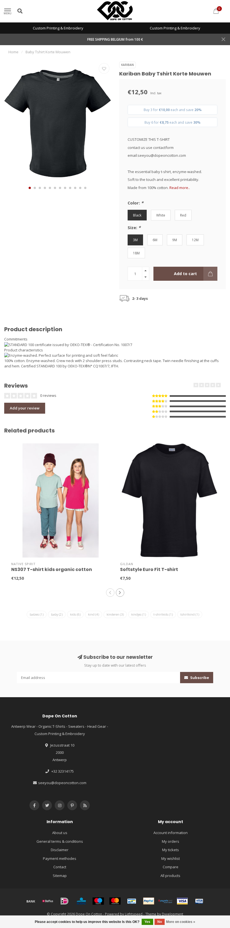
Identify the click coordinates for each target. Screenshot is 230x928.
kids (75, 614)
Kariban (127, 65)
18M (136, 253)
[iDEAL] (65, 901)
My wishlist (170, 858)
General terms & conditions (59, 841)
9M (174, 240)
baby (57, 614)
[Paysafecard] (165, 901)
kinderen (115, 614)
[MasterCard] (115, 901)
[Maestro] (98, 901)
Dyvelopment (172, 914)
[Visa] (182, 901)
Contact (59, 866)
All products (170, 875)
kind (93, 614)
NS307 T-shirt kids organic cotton (51, 569)
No (159, 922)
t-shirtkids (163, 614)
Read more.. (179, 187)
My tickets (170, 849)
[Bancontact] (132, 901)
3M (135, 240)
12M (195, 240)
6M (155, 240)
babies (36, 614)
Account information (170, 832)
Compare (170, 866)
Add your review (25, 408)
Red (183, 215)
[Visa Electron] (199, 901)
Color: (135, 203)
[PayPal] (149, 901)
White (160, 215)
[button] (30, 188)
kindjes (138, 614)
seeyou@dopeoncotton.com (62, 782)
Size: (134, 227)
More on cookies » (180, 922)
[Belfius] (48, 901)
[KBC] (81, 901)
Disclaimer (59, 849)
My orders (170, 841)
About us (59, 832)
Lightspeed (133, 914)
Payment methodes (59, 858)
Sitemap (60, 875)
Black (137, 215)
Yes (147, 922)
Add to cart (185, 273)
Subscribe (199, 677)
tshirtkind (189, 614)
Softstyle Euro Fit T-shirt (149, 569)
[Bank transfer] (31, 901)
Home (13, 51)
